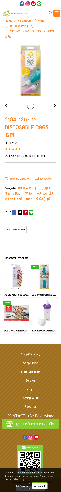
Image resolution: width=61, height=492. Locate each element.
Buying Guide (30, 398)
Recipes (31, 389)
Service (30, 381)
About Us (30, 407)
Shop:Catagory (30, 354)
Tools (29, 199)
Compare (45, 179)
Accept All (39, 485)
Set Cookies (22, 485)
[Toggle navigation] (56, 13)
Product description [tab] (16, 230)
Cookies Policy (17, 479)
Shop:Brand (30, 363)
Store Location (30, 372)
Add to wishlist (18, 179)
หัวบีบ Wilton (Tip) (30, 188)
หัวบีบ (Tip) (43, 199)
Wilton (29, 194)
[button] (49, 13)
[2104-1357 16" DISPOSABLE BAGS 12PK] (30, 71)
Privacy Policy (46, 475)
